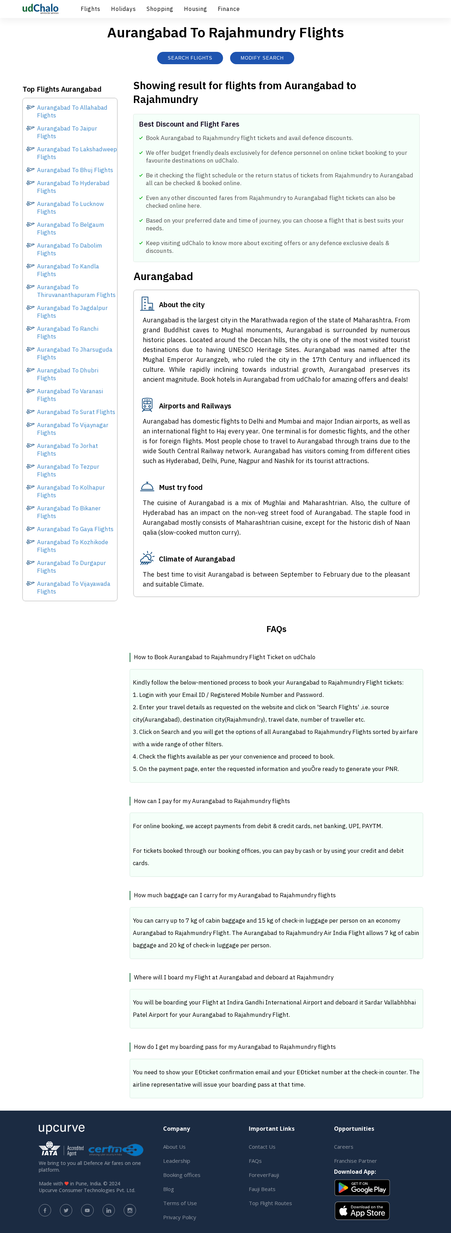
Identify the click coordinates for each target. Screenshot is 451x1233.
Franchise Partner (355, 1160)
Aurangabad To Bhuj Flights (75, 170)
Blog (168, 1188)
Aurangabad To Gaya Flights (75, 529)
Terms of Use (180, 1203)
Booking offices (181, 1174)
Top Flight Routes (270, 1203)
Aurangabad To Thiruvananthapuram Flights (76, 291)
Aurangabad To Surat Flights (76, 412)
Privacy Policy (179, 1217)
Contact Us (262, 1146)
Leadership (176, 1160)
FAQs (255, 1160)
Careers (343, 1146)
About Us (174, 1146)
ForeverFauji (264, 1174)
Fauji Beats (262, 1188)
